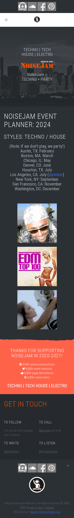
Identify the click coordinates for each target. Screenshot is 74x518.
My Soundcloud (48, 451)
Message (45, 430)
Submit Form (11, 451)
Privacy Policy (35, 507)
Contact (49, 507)
